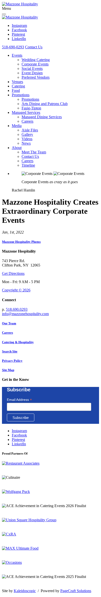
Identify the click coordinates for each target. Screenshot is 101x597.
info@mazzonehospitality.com (25, 314)
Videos (27, 139)
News (26, 143)
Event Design (32, 73)
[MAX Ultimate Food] (20, 548)
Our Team (9, 323)
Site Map (8, 370)
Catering (18, 86)
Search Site (9, 351)
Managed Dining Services (42, 117)
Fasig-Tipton (31, 108)
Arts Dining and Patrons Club (45, 104)
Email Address (19, 399)
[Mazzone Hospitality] (20, 4)
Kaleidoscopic (25, 591)
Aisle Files (30, 130)
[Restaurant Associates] (20, 463)
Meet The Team (34, 152)
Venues (17, 82)
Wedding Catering (36, 60)
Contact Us (33, 47)
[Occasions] (12, 562)
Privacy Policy (12, 360)
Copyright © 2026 (16, 290)
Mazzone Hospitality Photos (21, 242)
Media (17, 126)
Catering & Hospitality (18, 342)
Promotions (20, 95)
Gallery (27, 134)
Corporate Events (35, 64)
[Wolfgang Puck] (16, 492)
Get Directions (13, 273)
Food (16, 90)
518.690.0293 (16, 309)
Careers (27, 121)
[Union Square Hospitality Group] (29, 520)
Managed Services (26, 112)
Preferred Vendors (36, 77)
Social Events (32, 68)
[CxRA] (9, 534)
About (17, 148)
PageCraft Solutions (75, 591)
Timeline (28, 165)
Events (17, 55)
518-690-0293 (13, 47)
